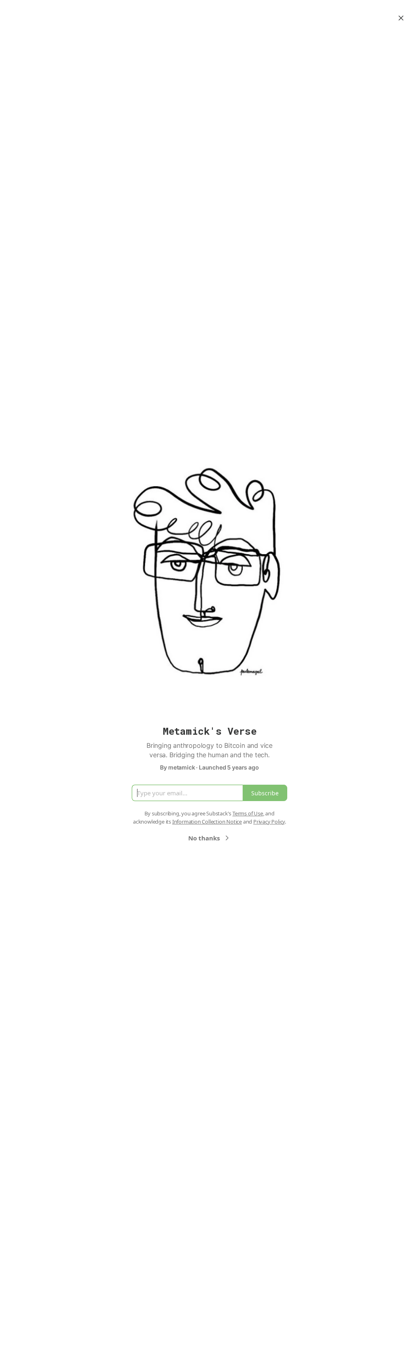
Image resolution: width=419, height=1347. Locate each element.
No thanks (204, 838)
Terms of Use (247, 813)
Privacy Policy (269, 821)
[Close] (401, 18)
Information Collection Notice (207, 821)
